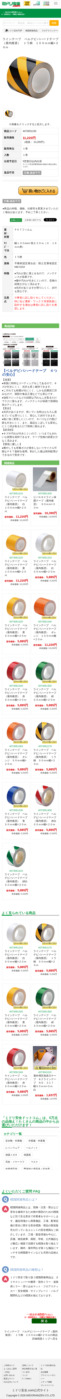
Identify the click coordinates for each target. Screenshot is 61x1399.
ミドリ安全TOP (15, 30)
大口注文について (11, 1382)
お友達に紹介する (33, 220)
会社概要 (44, 1372)
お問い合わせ (9, 1375)
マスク (34, 1161)
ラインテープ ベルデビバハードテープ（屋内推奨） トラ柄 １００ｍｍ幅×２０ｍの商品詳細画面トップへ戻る (31, 1335)
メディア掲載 (46, 1382)
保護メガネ (11, 1154)
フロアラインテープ (51, 30)
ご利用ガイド (9, 1365)
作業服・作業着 (36, 1140)
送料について (27, 1365)
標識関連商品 (31, 30)
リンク (25, 1375)
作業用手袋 (11, 1169)
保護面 (27, 1154)
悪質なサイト (9, 1379)
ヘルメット (32, 1147)
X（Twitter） (27, 1379)
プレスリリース (47, 1385)
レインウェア (12, 1147)
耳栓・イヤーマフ (14, 1161)
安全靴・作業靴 (13, 1140)
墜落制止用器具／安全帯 (37, 1169)
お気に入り (16, 220)
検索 (54, 23)
